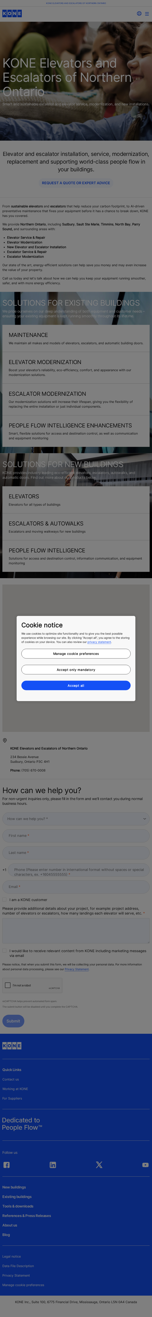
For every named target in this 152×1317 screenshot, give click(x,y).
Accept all (76, 686)
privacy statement (99, 642)
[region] (76, 658)
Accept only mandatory (76, 669)
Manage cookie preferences (76, 654)
